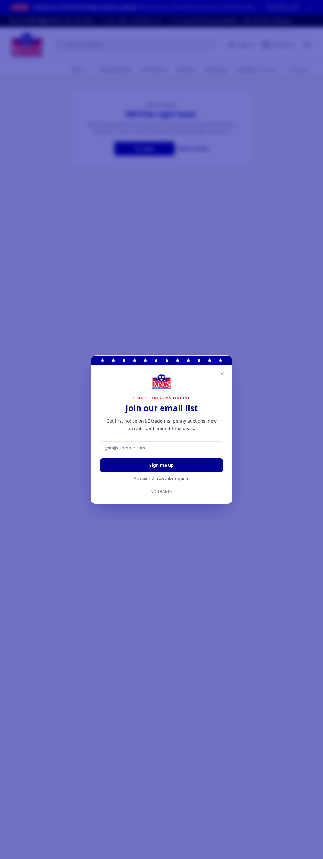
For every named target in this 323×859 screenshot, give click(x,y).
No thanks (161, 491)
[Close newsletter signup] (222, 374)
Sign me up (161, 465)
